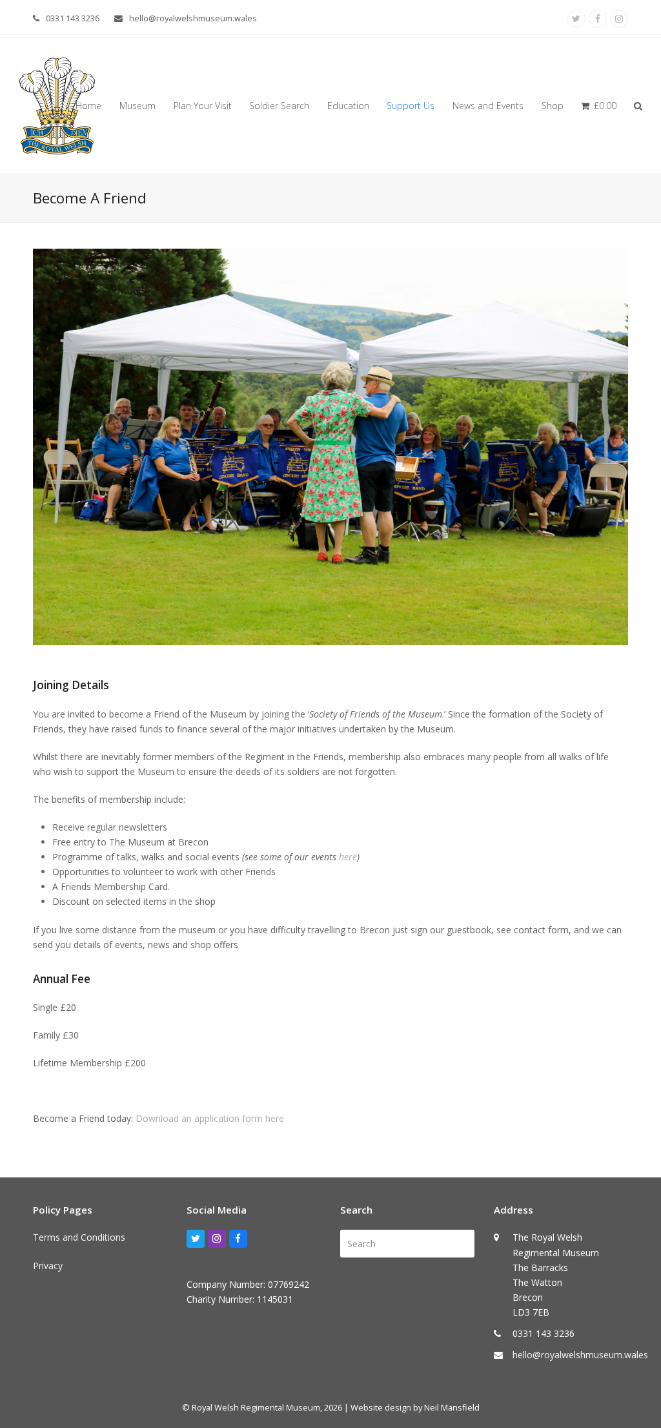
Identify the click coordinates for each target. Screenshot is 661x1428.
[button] (598, 106)
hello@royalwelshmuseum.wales (193, 18)
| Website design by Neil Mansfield (412, 1407)
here (348, 857)
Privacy (48, 1265)
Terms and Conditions (79, 1237)
